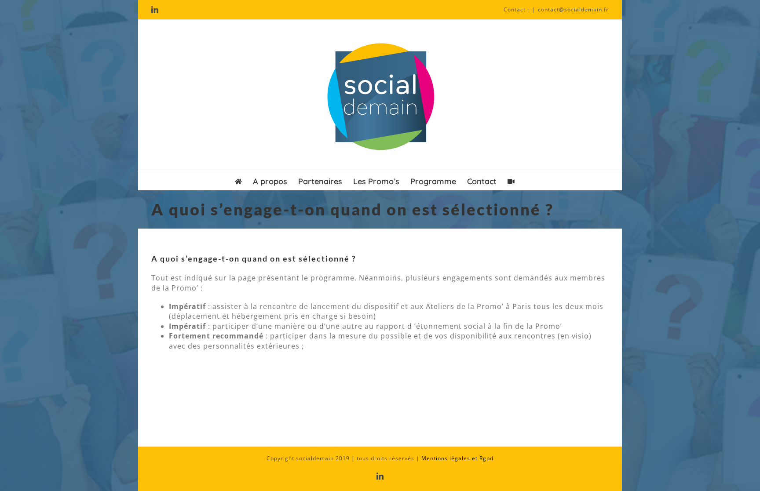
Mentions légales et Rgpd (457, 458)
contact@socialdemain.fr (573, 9)
